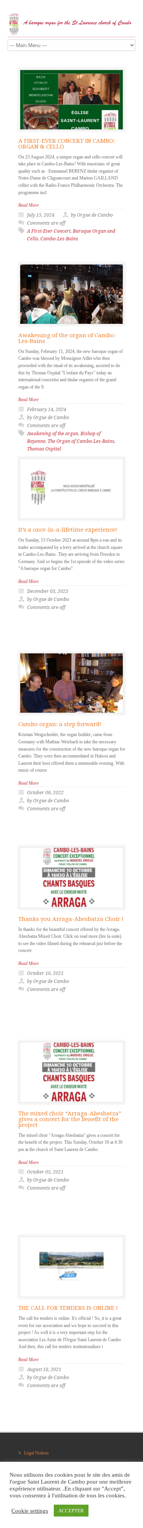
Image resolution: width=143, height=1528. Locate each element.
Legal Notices (36, 1453)
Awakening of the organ (52, 433)
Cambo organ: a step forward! (59, 724)
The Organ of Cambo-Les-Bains (81, 441)
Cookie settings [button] (29, 1511)
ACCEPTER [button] (71, 1510)
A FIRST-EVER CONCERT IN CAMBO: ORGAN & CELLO (66, 143)
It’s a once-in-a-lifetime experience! (67, 529)
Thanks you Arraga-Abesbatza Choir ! (71, 919)
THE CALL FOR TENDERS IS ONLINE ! (68, 1307)
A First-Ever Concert (49, 231)
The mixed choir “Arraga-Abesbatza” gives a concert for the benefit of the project (69, 1119)
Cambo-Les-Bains (59, 239)
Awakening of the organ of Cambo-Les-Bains (67, 338)
